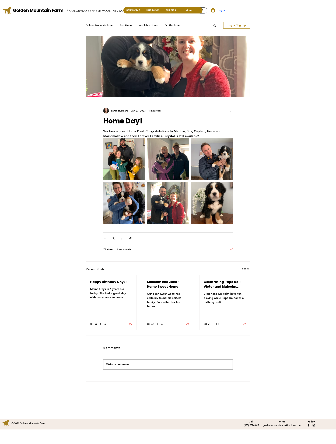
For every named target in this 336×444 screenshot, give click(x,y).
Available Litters (148, 25)
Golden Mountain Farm (38, 10)
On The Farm (172, 25)
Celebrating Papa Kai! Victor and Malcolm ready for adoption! (222, 284)
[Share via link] (130, 238)
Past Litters (126, 25)
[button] (214, 25)
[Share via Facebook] (105, 238)
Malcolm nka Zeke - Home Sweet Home (163, 284)
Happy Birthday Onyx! (108, 282)
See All (246, 268)
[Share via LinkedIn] (122, 238)
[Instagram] (314, 425)
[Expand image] (124, 159)
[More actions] (231, 111)
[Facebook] (308, 425)
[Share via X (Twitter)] (113, 238)
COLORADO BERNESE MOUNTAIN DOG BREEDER (104, 10)
